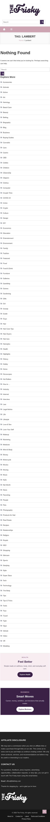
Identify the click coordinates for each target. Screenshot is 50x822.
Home (5, 369)
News (5, 490)
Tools (5, 606)
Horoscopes (7, 374)
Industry (6, 389)
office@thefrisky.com (13, 781)
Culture (5, 213)
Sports (5, 560)
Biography (6, 122)
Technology (7, 585)
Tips (4, 596)
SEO (4, 545)
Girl (4, 304)
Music (5, 475)
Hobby (5, 364)
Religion (6, 535)
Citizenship (7, 173)
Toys (4, 611)
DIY (4, 223)
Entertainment (8, 238)
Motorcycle (7, 460)
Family (5, 248)
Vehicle (5, 631)
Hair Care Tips (8, 329)
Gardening (7, 294)
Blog (4, 127)
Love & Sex (7, 424)
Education (6, 233)
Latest (27, 816)
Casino (5, 153)
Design (5, 218)
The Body (6, 591)
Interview (6, 399)
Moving (5, 470)
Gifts (4, 299)
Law (4, 404)
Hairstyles (6, 344)
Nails (5, 480)
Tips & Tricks (7, 601)
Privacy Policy (26, 819)
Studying (6, 565)
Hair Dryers (7, 334)
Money (5, 455)
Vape (5, 626)
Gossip (5, 309)
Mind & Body (7, 450)
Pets (4, 505)
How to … (6, 384)
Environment (7, 243)
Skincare (6, 555)
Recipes (6, 525)
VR (4, 641)
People (5, 500)
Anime (5, 92)
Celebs (5, 163)
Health (5, 349)
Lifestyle (6, 419)
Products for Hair (9, 515)
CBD (4, 158)
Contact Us (19, 816)
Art (4, 97)
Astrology (6, 102)
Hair (4, 324)
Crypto (5, 208)
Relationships (8, 530)
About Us (10, 816)
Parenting (6, 495)
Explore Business (25, 709)
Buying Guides (8, 137)
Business (6, 132)
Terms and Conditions (38, 816)
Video (5, 636)
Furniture (6, 273)
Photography (7, 510)
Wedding (6, 646)
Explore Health (25, 674)
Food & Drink (8, 268)
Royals (5, 540)
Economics (7, 228)
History (5, 359)
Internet (6, 394)
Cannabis (6, 143)
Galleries (6, 278)
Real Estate (7, 520)
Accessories (7, 82)
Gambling (6, 283)
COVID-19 (7, 198)
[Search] (42, 22)
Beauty (5, 112)
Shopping (6, 550)
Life (4, 414)
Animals (6, 87)
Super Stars (7, 575)
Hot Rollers (7, 379)
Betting (5, 117)
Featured (6, 258)
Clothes (6, 183)
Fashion (6, 253)
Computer (6, 188)
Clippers (6, 178)
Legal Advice (7, 409)
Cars (5, 148)
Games (5, 288)
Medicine (6, 445)
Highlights (6, 354)
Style (5, 570)
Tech (5, 580)
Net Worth (6, 485)
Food (5, 263)
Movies (5, 465)
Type (5, 621)
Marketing (6, 439)
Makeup (6, 434)
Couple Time (7, 193)
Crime (5, 203)
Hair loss (6, 339)
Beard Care (7, 107)
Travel (5, 616)
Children (6, 168)
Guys (5, 319)
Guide (5, 314)
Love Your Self (8, 429)
